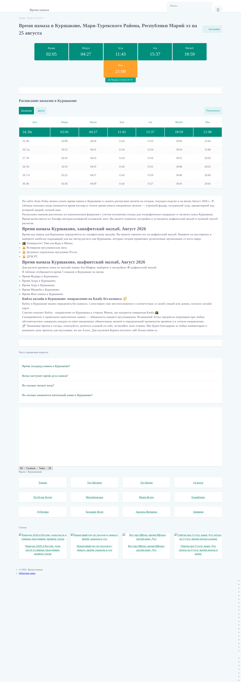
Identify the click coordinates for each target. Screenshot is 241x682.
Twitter (42, 468)
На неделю (26, 110)
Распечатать (213, 110)
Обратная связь (27, 573)
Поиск (171, 14)
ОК (49, 468)
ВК (21, 468)
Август (41, 110)
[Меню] (218, 10)
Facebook (31, 468)
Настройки (214, 29)
